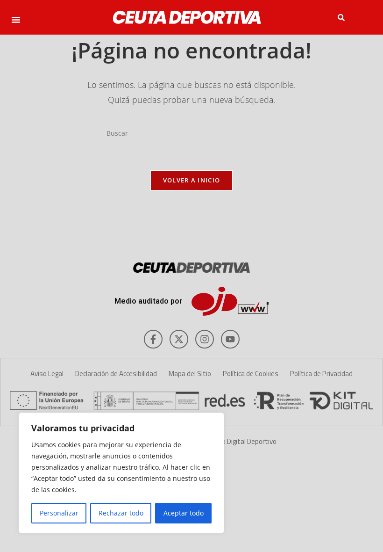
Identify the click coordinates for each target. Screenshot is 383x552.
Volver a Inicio (191, 180)
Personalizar (59, 512)
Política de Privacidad (321, 373)
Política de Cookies (250, 373)
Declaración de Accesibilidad (116, 373)
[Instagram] (204, 339)
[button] (16, 19)
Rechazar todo (121, 512)
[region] (121, 473)
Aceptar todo (183, 512)
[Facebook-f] (153, 339)
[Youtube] (230, 339)
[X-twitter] (179, 339)
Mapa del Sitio (190, 373)
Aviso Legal (47, 373)
